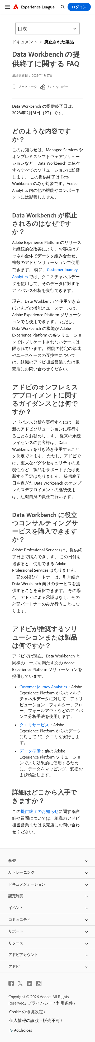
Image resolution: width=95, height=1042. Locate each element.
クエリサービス (34, 724)
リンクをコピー (57, 87)
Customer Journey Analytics (43, 686)
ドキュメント (24, 41)
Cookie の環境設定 (26, 1011)
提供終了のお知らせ (40, 811)
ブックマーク (27, 87)
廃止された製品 (59, 41)
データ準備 (30, 751)
